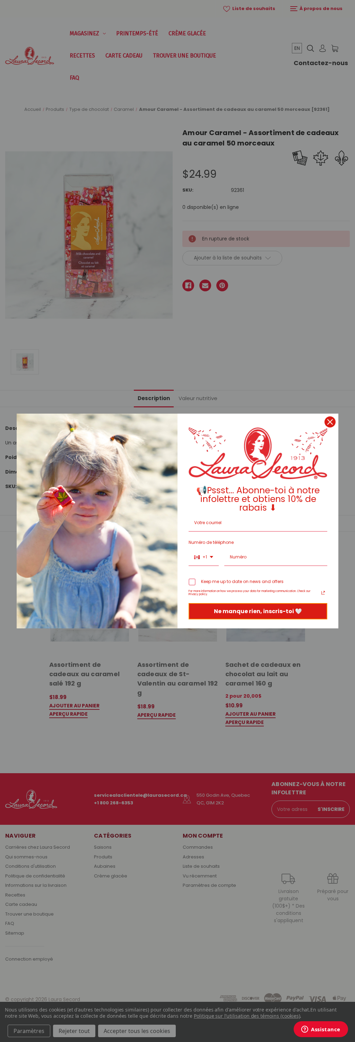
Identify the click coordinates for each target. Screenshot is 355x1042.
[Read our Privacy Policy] (323, 593)
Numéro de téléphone (211, 542)
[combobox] (204, 557)
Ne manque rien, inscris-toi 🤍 (258, 611)
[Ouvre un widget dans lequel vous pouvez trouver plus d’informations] (321, 1030)
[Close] (330, 422)
